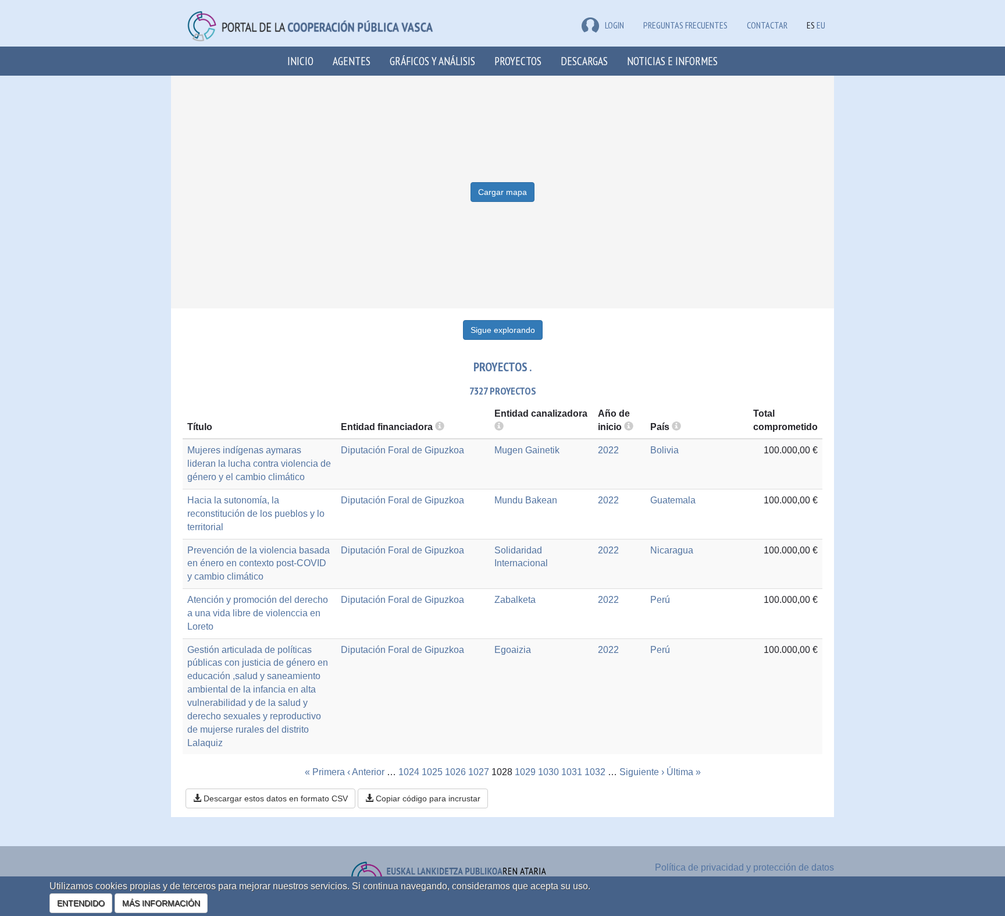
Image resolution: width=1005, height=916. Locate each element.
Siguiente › (641, 772)
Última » (684, 772)
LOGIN (614, 25)
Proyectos (517, 61)
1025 (432, 772)
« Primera (325, 772)
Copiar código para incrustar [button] (426, 798)
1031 (571, 772)
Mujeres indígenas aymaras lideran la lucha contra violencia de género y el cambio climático (259, 463)
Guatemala (673, 500)
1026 (455, 772)
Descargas (584, 61)
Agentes (351, 61)
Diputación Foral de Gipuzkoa (402, 450)
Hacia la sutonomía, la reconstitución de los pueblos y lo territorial (256, 513)
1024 (408, 772)
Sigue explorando (503, 330)
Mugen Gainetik (526, 450)
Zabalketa (515, 600)
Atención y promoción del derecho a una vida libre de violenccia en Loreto (257, 613)
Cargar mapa (502, 192)
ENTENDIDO (81, 903)
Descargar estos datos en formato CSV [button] (274, 798)
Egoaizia (512, 650)
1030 (548, 772)
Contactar (767, 25)
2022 (608, 450)
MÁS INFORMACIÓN (161, 903)
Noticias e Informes (672, 61)
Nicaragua (671, 550)
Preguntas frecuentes (685, 25)
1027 (478, 772)
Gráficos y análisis (432, 61)
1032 (595, 772)
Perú (660, 600)
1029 (525, 772)
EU (821, 25)
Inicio (300, 61)
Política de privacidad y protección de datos (744, 867)
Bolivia (664, 450)
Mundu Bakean (525, 500)
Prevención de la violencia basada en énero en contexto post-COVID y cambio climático (258, 563)
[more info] (628, 427)
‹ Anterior (365, 772)
